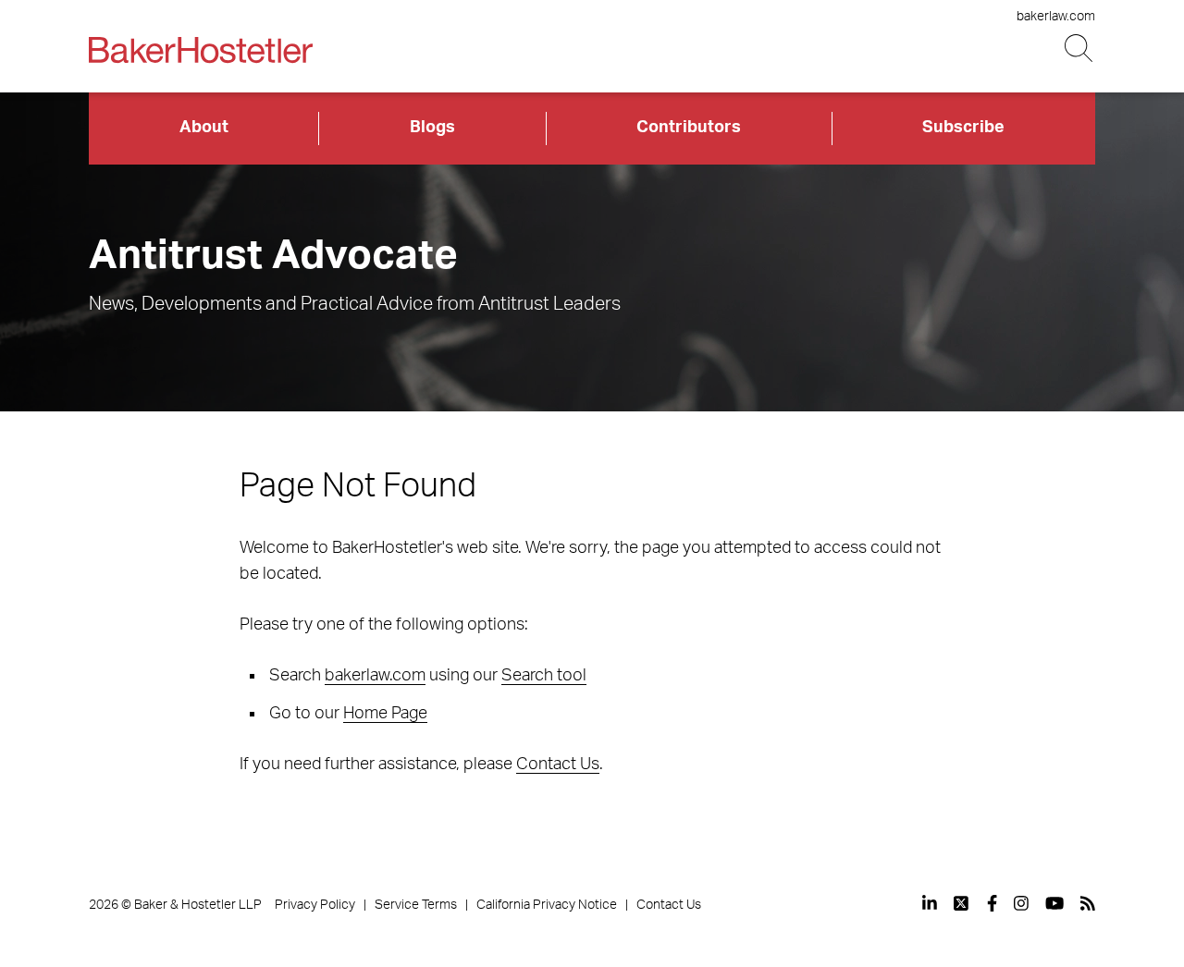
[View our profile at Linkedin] (929, 903)
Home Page (385, 713)
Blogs (432, 127)
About (203, 127)
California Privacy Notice (546, 905)
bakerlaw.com (1056, 16)
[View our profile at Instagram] (1021, 903)
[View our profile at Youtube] (1054, 903)
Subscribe (963, 127)
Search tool (543, 675)
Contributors (688, 127)
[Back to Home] (201, 50)
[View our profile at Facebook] (992, 903)
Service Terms (416, 905)
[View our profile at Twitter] (962, 903)
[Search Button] (1080, 48)
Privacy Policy (315, 905)
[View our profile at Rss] (1087, 903)
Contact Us (557, 764)
